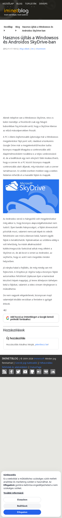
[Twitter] (18, 371)
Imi (32, 49)
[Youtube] (25, 371)
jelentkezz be (41, 344)
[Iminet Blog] (16, 12)
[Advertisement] (31, 82)
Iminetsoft (39, 358)
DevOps (43, 3)
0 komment (40, 49)
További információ (13, 492)
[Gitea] (45, 371)
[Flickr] (39, 371)
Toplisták (30, 3)
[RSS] (4, 371)
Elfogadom (22, 512)
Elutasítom (22, 500)
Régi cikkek (24, 49)
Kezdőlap (8, 3)
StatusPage (35, 367)
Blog (19, 3)
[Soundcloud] (52, 371)
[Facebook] (11, 371)
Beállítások (22, 506)
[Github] (32, 371)
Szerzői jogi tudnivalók (26, 362)
